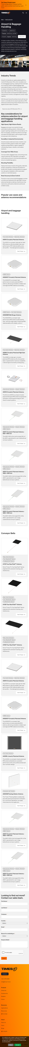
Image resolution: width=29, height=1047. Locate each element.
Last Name (4, 908)
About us (3, 1022)
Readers (3, 996)
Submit (4, 958)
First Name (4, 901)
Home (2, 19)
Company (4, 914)
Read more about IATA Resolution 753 (11, 109)
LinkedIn (5, 1031)
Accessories (4, 993)
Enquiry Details (5, 940)
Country (3, 921)
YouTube (5, 1014)
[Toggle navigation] (26, 12)
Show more (22, 36)
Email (3, 927)
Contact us (4, 974)
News (2, 1025)
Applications (8, 19)
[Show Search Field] (23, 12)
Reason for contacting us (8, 933)
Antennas (3, 990)
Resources (4, 1011)
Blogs (2, 1028)
